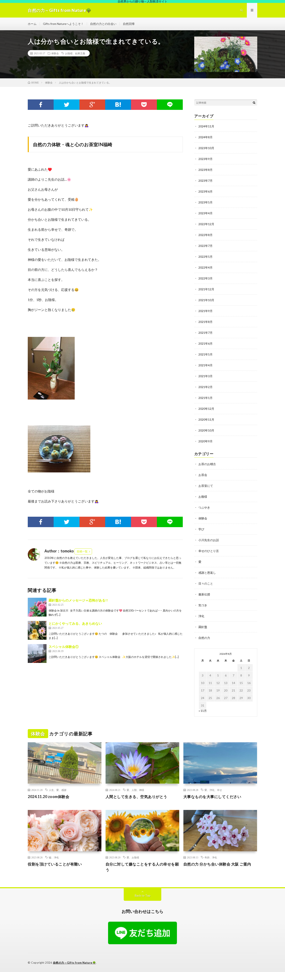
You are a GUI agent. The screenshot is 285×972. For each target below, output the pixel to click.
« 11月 (203, 710)
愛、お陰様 (133, 857)
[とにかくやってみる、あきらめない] (37, 630)
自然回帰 (129, 23)
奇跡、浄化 (210, 857)
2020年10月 (206, 430)
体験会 (55, 53)
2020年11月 (206, 419)
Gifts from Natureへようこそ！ (63, 23)
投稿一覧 (82, 551)
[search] (254, 102)
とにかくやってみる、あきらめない (75, 623)
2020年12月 (206, 408)
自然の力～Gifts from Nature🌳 (74, 962)
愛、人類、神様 (135, 790)
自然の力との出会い (103, 23)
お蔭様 (202, 496)
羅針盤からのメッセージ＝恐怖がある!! (78, 600)
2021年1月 (205, 398)
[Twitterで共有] (66, 104)
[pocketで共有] (144, 104)
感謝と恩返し (207, 572)
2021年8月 (205, 322)
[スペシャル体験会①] (37, 653)
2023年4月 (205, 213)
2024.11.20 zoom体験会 (48, 796)
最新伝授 (204, 594)
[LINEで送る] (170, 104)
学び (201, 529)
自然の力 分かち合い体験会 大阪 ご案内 (217, 864)
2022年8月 (205, 235)
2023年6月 (205, 191)
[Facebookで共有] (41, 104)
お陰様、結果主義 (75, 53)
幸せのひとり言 (208, 551)
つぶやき (204, 507)
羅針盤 (202, 627)
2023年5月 (205, 202)
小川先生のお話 (208, 540)
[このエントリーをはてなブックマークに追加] (118, 104)
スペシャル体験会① (64, 646)
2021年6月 (205, 343)
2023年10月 (206, 148)
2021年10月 (206, 300)
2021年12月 (206, 289)
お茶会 (202, 475)
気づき (202, 605)
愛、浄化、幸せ (213, 790)
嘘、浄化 (54, 857)
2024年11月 (206, 126)
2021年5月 (205, 354)
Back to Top (142, 895)
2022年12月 (206, 224)
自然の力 (204, 638)
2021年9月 (205, 311)
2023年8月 (205, 169)
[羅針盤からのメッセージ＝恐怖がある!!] (37, 607)
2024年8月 (205, 137)
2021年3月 (205, 376)
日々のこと (205, 583)
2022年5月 (205, 256)
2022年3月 (205, 278)
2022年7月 (205, 245)
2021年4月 (205, 365)
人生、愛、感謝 (57, 790)
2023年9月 (205, 159)
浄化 (201, 616)
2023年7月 (205, 180)
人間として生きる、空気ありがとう (136, 796)
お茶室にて (205, 485)
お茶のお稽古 (207, 464)
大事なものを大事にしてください (212, 796)
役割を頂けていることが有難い (55, 864)
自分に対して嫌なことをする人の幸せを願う (142, 867)
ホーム (32, 23)
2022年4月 (205, 267)
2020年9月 (205, 441)
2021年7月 (205, 332)
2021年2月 (205, 387)
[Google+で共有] (92, 104)
